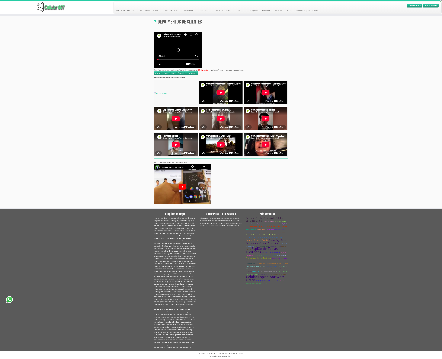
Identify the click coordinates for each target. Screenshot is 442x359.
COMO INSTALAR (170, 10)
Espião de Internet (271, 252)
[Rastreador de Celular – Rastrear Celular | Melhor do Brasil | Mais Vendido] (51, 7)
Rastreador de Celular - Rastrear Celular (216, 353)
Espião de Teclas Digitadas (262, 250)
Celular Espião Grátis (257, 240)
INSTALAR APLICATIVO (430, 6)
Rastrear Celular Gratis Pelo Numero (267, 226)
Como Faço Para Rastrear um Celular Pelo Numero (266, 242)
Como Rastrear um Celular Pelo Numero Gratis (272, 232)
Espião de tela (261, 224)
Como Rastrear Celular (148, 10)
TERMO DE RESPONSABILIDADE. (232, 226)
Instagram (253, 10)
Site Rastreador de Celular (263, 263)
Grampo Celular (261, 229)
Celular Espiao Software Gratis (265, 278)
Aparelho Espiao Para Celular (279, 258)
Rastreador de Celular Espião (261, 234)
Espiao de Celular (281, 255)
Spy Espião (267, 269)
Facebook (266, 10)
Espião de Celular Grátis (269, 255)
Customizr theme (226, 356)
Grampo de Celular (273, 218)
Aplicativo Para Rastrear (258, 257)
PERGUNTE (204, 10)
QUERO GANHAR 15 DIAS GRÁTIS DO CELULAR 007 (175, 73)
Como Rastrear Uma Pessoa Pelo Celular (270, 261)
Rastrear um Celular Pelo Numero (266, 237)
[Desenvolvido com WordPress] (242, 353)
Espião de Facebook (251, 224)
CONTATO (239, 10)
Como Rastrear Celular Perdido (268, 271)
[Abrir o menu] (437, 11)
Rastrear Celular (254, 218)
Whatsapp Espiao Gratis (252, 232)
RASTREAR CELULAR (125, 10)
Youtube (278, 10)
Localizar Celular (254, 220)
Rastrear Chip (255, 271)
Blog (289, 10)
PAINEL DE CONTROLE (415, 6)
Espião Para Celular (279, 229)
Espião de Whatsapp (280, 221)
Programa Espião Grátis (257, 269)
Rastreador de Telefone (252, 261)
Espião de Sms (278, 224)
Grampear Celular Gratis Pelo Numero (256, 283)
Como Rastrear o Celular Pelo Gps (255, 266)
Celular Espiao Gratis (267, 280)
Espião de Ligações (269, 221)
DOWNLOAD (188, 10)
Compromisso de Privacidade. (231, 221)
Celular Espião (269, 224)
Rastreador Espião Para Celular (279, 263)
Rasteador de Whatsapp (271, 266)
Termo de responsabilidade (306, 10)
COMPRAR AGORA (222, 10)
